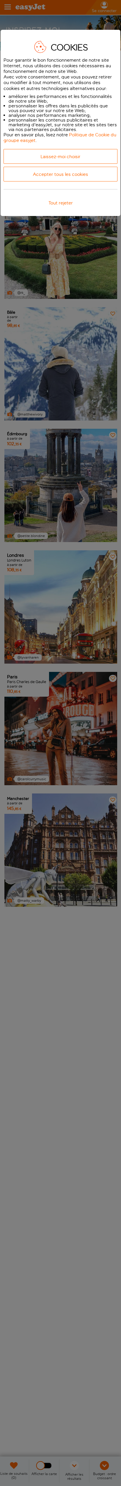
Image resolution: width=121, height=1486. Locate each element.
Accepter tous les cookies (60, 174)
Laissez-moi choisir (60, 156)
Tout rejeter (60, 203)
